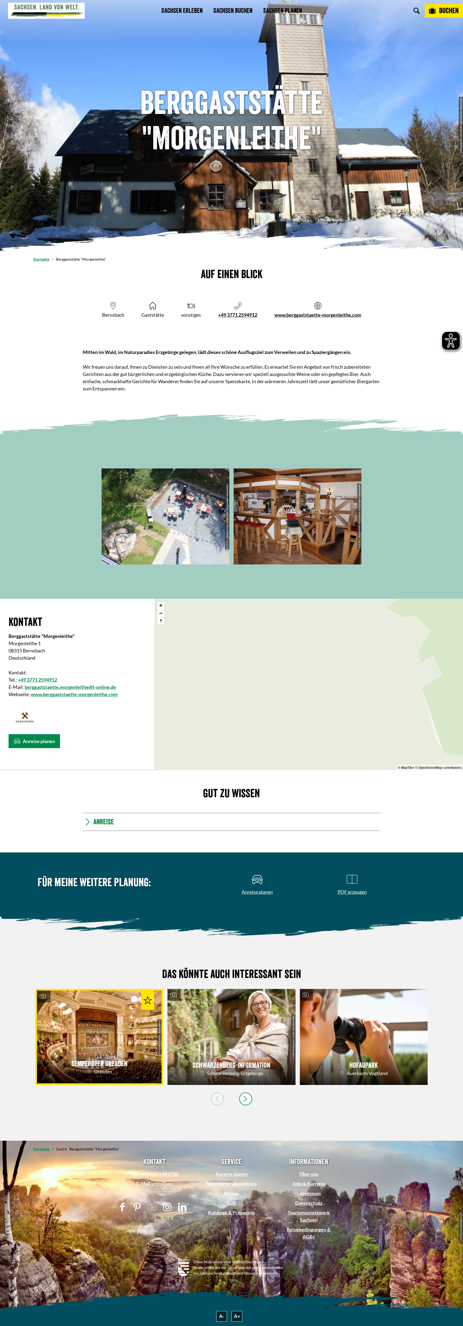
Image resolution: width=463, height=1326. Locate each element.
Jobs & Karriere (308, 1184)
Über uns (308, 1174)
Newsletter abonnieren (231, 1184)
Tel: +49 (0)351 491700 (154, 1174)
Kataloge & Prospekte (231, 1213)
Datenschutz (308, 1203)
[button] (34, 741)
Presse (231, 1193)
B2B (231, 1203)
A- (221, 1316)
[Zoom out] (161, 613)
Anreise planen (231, 1174)
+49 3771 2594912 (237, 315)
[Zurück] (217, 1098)
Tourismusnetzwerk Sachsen (308, 1216)
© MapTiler (406, 767)
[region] (308, 684)
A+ (237, 1316)
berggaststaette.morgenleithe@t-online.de (70, 687)
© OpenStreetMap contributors (438, 767)
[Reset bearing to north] (161, 621)
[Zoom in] (161, 605)
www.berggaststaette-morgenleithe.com (317, 315)
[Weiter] (245, 1098)
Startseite (41, 259)
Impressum (309, 1193)
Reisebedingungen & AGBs (309, 1233)
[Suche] (416, 10)
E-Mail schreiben (154, 1184)
